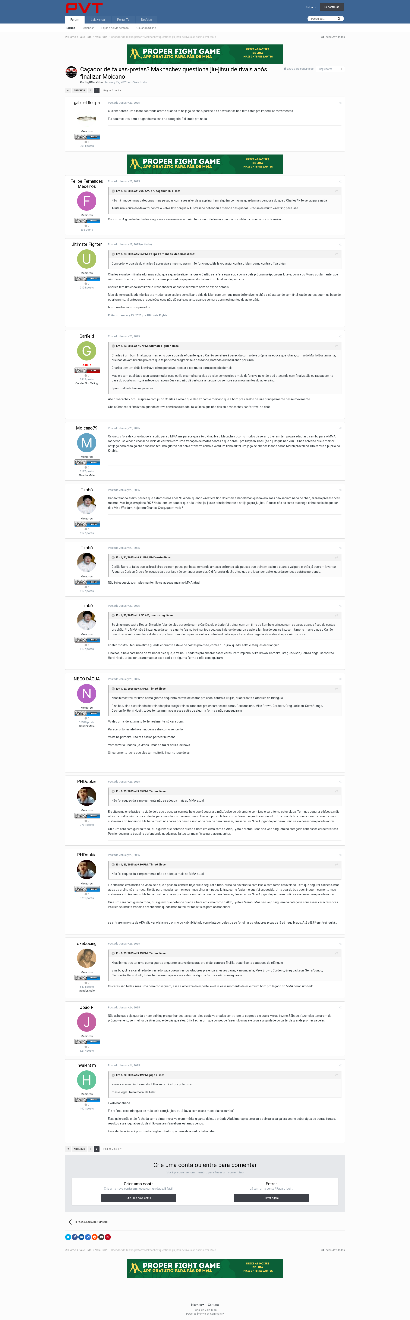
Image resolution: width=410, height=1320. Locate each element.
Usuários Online (146, 27)
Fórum (74, 19)
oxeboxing (158, 615)
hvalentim (87, 1065)
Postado (124, 102)
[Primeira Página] (68, 90)
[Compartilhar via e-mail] (101, 1237)
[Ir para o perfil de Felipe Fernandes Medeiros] (86, 201)
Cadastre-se (331, 7)
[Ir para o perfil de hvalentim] (86, 1080)
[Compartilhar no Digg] (81, 1237)
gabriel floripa (87, 102)
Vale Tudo (140, 82)
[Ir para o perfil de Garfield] (86, 351)
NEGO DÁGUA (87, 678)
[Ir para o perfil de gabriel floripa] (86, 117)
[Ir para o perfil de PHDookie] (86, 796)
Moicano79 (86, 428)
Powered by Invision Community (205, 1313)
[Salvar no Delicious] (88, 1237)
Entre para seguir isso (300, 68)
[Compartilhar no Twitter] (68, 1237)
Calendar (88, 27)
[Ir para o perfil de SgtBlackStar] (71, 72)
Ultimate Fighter (87, 244)
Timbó (87, 489)
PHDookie (156, 557)
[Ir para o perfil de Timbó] (86, 504)
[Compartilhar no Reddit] (95, 1237)
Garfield (86, 336)
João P (87, 1007)
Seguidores (325, 69)
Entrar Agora (271, 1197)
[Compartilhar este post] (340, 102)
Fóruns (70, 27)
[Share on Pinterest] (108, 1237)
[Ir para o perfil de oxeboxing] (86, 958)
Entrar (310, 7)
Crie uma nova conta (138, 1197)
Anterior (79, 90)
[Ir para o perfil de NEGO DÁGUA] (86, 693)
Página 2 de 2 (111, 90)
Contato (213, 1305)
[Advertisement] (205, 1289)
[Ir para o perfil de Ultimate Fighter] (86, 259)
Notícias (146, 19)
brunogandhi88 (161, 191)
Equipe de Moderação (115, 27)
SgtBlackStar (94, 82)
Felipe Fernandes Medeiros (86, 184)
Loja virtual (98, 19)
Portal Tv (123, 19)
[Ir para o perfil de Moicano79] (86, 442)
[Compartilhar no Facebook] (75, 1237)
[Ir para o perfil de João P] (86, 1022)
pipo (152, 1075)
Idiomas (196, 1305)
